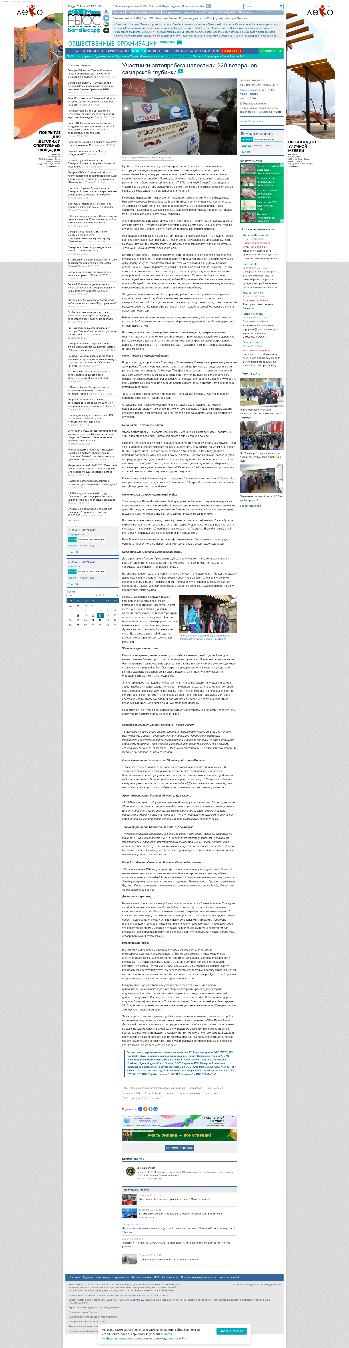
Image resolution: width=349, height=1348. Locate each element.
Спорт (175, 51)
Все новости (75, 520)
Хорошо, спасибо (232, 1331)
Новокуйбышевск (172, 12)
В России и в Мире (207, 51)
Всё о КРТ (147, 18)
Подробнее (168, 1290)
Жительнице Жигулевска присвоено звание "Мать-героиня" (174, 1199)
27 (70, 605)
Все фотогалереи (250, 505)
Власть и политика (86, 51)
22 (100, 620)
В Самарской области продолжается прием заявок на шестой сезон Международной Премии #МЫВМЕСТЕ (91, 374)
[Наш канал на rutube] (106, 24)
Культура (187, 51)
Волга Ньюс (211, 1093)
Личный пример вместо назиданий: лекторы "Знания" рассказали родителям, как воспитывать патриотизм (92, 331)
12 (78, 615)
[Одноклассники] (145, 1109)
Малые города (206, 12)
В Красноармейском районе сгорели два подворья (169, 1259)
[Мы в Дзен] (106, 30)
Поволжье (118, 12)
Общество (167, 42)
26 (78, 625)
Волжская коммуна (189, 1093)
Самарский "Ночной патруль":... (261, 271)
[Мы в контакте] (106, 12)
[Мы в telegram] (106, 18)
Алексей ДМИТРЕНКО (263, 89)
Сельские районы (226, 12)
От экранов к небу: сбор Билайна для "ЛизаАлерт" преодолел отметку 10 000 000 (90, 512)
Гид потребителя (271, 51)
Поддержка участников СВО (195, 18)
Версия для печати (254, 103)
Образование (122, 56)
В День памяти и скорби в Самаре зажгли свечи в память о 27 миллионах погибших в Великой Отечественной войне (93, 219)
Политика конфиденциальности (198, 1277)
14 (93, 615)
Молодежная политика (152, 56)
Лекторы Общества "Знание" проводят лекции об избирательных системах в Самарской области (174, 24)
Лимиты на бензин (166, 18)
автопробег (196, 1088)
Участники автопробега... (258, 350)
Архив (154, 6)
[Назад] (282, 165)
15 (100, 615)
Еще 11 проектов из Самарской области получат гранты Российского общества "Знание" (91, 101)
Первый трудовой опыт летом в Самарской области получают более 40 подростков (91, 163)
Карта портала (170, 1277)
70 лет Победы (153, 1093)
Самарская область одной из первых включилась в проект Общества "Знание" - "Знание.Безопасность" (92, 346)
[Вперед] (282, 221)
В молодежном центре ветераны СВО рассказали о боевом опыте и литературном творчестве (90, 418)
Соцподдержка (212, 56)
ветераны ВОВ (132, 1093)
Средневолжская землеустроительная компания (158, 1088)
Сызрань (155, 12)
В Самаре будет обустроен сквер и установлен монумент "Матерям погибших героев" (88, 390)
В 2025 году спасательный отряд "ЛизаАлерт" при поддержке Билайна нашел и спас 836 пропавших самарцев (91, 496)
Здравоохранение (104, 56)
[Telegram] (150, 1109)
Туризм (134, 56)
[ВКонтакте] (140, 1109)
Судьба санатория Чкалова (230, 18)
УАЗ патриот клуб (133, 1098)
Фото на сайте (250, 373)
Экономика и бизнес (115, 51)
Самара (131, 12)
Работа (243, 56)
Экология (198, 56)
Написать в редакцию (127, 6)
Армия (225, 56)
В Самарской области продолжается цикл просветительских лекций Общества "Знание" (92, 263)
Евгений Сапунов (146, 1168)
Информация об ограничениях (112, 1277)
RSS (145, 6)
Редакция (88, 1277)
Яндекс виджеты (171, 6)
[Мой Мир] (155, 1109)
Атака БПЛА (132, 18)
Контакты (74, 1277)
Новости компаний (229, 1277)
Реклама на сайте (194, 6)
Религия (234, 56)
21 (93, 620)
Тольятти (142, 12)
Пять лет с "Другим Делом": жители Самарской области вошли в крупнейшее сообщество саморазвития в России (92, 191)
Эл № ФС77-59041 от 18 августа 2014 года (129, 1300)
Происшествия (158, 51)
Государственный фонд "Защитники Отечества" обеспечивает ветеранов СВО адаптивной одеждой (215, 31)
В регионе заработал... (256, 300)
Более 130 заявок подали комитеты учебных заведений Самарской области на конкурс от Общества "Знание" (91, 287)
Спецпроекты (231, 51)
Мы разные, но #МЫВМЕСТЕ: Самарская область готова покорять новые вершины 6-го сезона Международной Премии (92, 468)
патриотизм (154, 1098)
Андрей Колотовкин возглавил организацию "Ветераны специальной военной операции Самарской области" (91, 402)
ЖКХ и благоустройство (80, 56)
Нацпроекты (246, 12)
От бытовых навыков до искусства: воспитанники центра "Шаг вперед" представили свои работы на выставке (91, 315)
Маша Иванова (249, 93)
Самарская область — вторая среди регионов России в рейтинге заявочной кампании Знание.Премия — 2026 (91, 86)
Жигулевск (190, 12)
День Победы (213, 1088)
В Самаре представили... (258, 242)
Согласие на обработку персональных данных (93, 1331)
